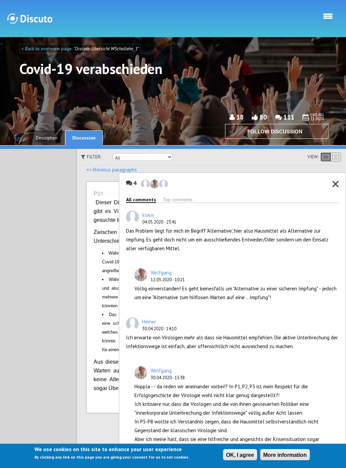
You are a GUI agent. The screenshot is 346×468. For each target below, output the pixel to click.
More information (285, 455)
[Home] (29, 19)
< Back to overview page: (47, 49)
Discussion (84, 138)
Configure (261, 402)
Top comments (178, 199)
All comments (141, 199)
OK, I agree (240, 455)
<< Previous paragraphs (111, 169)
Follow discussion (274, 131)
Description (46, 138)
